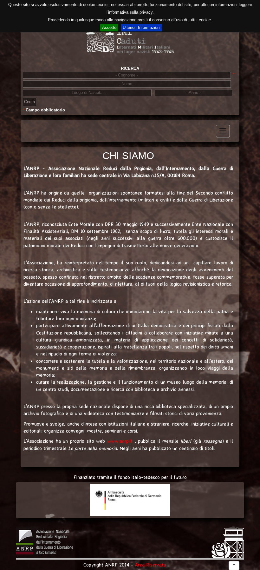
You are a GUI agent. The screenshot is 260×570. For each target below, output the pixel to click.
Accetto (109, 27)
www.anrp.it (120, 441)
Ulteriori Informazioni (141, 27)
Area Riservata (150, 564)
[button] (234, 565)
